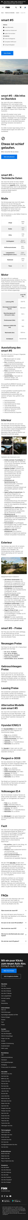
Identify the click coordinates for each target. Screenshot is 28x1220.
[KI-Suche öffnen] (16, 7)
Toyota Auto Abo (5, 1123)
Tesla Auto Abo (5, 1120)
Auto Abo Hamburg (6, 1172)
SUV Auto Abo (4, 1142)
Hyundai (6, 748)
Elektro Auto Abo (5, 1158)
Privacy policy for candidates (8, 1067)
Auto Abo (12, 862)
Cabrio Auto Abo (5, 1132)
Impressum (4, 1059)
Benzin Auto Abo (5, 1153)
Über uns (3, 1009)
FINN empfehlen (5, 1031)
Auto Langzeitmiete (6, 995)
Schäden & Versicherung (7, 1043)
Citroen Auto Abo (5, 1081)
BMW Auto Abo (5, 1078)
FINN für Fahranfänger (7, 1036)
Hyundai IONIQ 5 (8, 729)
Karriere (3, 1019)
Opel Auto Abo (5, 1105)
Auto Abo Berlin (5, 1167)
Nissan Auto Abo (5, 1103)
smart (17, 12)
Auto (2, 12)
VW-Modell (7, 816)
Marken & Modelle (9, 12)
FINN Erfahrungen (5, 1012)
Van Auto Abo (4, 1147)
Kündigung (4, 1064)
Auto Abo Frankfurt (6, 1177)
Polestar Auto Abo (5, 1110)
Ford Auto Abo (4, 1086)
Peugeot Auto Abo (5, 1108)
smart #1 (12, 185)
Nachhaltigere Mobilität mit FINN (9, 1014)
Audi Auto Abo (4, 1076)
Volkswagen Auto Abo (6, 1125)
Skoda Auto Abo (5, 1115)
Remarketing (4, 1003)
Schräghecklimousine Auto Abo (9, 1144)
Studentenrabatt (5, 1046)
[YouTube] (10, 1196)
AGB (2, 1054)
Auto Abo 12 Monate (6, 993)
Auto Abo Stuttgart (6, 1182)
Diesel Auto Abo (5, 1156)
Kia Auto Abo (4, 1093)
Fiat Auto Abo (4, 1083)
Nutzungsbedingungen (7, 1062)
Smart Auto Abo (5, 1118)
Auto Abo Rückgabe (6, 1033)
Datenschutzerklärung (7, 1057)
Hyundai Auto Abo (5, 1088)
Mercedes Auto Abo (6, 1101)
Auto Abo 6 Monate (6, 991)
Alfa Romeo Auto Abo (6, 1073)
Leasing (3, 1000)
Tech (2, 1022)
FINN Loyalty (4, 1048)
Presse (3, 1024)
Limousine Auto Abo (6, 1139)
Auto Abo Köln (4, 1174)
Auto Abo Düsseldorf (6, 1179)
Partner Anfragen (5, 1017)
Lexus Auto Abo (5, 1096)
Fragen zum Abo (5, 1038)
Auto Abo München (6, 1169)
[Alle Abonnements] (25, 7)
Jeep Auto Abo (5, 1091)
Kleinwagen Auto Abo (6, 1134)
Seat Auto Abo (5, 1113)
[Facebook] (4, 1196)
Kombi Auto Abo (5, 1137)
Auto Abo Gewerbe (6, 988)
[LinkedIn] (7, 1196)
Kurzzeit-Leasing (5, 998)
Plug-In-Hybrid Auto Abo (7, 1161)
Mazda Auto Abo (5, 1098)
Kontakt (3, 1041)
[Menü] (2, 7)
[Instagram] (2, 1196)
